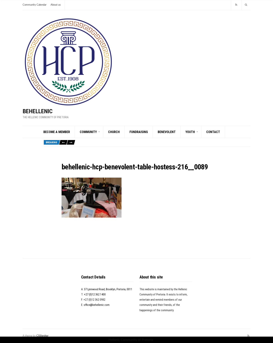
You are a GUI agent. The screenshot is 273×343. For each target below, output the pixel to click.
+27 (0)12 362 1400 (95, 294)
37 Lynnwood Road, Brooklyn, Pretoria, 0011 (108, 289)
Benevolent (167, 132)
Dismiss (159, 339)
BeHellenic (37, 111)
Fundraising (139, 132)
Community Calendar (35, 5)
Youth (190, 132)
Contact (213, 132)
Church (114, 132)
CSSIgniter (42, 336)
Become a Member (56, 132)
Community (88, 132)
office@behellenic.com (97, 304)
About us (56, 5)
